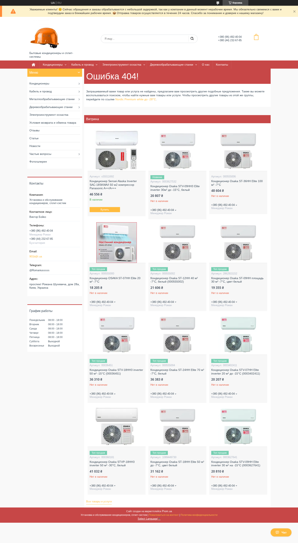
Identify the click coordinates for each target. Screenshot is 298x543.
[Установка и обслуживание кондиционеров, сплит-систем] (44, 34)
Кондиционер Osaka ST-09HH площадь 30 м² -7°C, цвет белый (237, 279)
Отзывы (34, 130)
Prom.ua (167, 511)
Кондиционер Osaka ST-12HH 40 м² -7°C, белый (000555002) (174, 279)
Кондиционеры (53, 64)
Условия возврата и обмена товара (52, 122)
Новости (34, 146)
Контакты (222, 64)
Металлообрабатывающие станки (52, 99)
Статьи (34, 138)
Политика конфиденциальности (199, 515)
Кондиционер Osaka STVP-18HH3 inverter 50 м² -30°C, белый (112, 463)
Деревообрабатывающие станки (171, 64)
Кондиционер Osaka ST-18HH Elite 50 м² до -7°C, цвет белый (177, 463)
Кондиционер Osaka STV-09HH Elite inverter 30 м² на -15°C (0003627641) (235, 463)
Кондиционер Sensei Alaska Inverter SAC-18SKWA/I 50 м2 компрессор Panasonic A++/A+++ (113, 184)
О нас (206, 64)
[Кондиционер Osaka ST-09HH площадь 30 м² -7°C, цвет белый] (238, 242)
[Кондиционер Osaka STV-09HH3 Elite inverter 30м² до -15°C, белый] (177, 150)
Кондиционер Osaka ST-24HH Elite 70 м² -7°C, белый (177, 371)
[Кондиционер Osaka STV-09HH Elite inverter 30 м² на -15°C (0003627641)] (238, 426)
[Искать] (192, 39)
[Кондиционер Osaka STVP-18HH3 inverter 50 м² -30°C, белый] (116, 426)
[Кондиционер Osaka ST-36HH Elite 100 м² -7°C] (238, 150)
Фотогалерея (38, 161)
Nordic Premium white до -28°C (135, 99)
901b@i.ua (35, 256)
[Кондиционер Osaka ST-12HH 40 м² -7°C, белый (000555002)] (177, 242)
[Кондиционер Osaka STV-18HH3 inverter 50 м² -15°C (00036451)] (116, 334)
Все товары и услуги (99, 501)
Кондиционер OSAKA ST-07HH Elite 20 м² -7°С (115, 279)
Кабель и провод (82, 64)
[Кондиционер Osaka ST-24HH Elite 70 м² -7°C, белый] (177, 334)
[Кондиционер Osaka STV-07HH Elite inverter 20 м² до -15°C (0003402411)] (238, 334)
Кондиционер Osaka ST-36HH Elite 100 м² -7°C (237, 182)
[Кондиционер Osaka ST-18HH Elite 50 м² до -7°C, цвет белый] (177, 426)
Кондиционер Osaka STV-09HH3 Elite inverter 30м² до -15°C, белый (175, 188)
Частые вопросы (40, 153)
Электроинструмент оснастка (121, 64)
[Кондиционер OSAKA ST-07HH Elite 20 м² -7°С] (116, 242)
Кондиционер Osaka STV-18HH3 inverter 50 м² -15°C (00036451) (116, 371)
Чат (284, 532)
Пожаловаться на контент (164, 515)
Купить (105, 209)
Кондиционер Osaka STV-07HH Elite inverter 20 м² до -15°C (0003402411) (235, 371)
